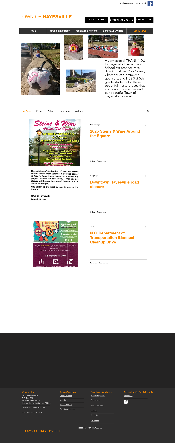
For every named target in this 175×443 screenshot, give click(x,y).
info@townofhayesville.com (33, 407)
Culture (51, 111)
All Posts (27, 111)
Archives (79, 111)
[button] (59, 31)
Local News (64, 111)
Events (39, 111)
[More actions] (146, 124)
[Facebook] (150, 3)
